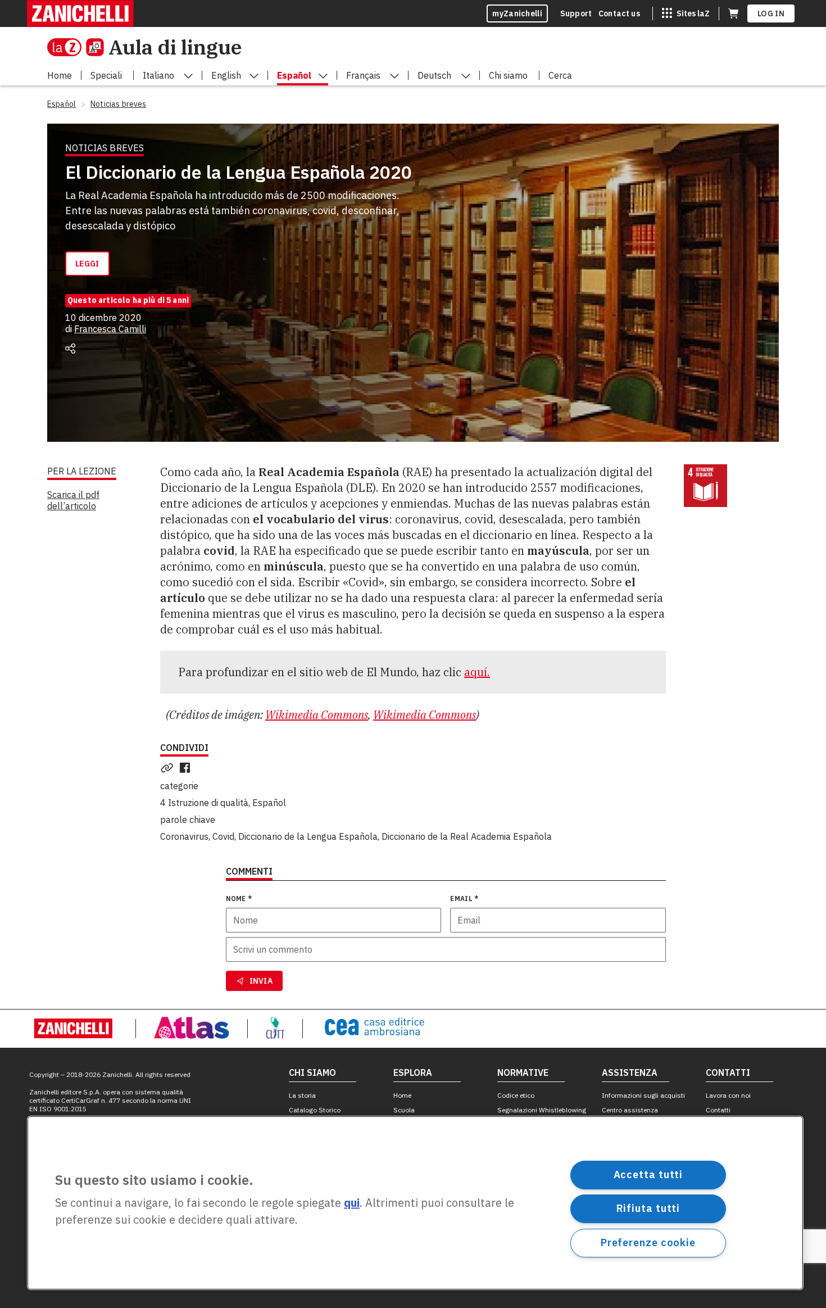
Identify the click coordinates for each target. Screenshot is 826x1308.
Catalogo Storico (315, 1110)
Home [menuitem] (59, 75)
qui (352, 1203)
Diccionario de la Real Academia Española (467, 836)
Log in (770, 13)
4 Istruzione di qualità (204, 802)
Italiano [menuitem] (158, 75)
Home (402, 1095)
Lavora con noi (728, 1095)
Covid (223, 836)
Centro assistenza (630, 1110)
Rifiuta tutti (648, 1208)
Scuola (404, 1110)
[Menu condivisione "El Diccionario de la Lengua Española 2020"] (70, 348)
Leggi (87, 264)
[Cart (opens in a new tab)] (733, 13)
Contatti (718, 1110)
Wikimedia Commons (316, 714)
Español (269, 802)
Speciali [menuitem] (106, 75)
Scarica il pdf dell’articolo (73, 500)
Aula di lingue (175, 47)
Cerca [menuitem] (560, 75)
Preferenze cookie (648, 1242)
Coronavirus (184, 836)
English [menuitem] (226, 75)
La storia (302, 1095)
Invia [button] (261, 981)
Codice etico (515, 1095)
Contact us (619, 13)
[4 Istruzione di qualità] (705, 486)
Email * (464, 898)
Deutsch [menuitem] (434, 75)
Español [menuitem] (294, 75)
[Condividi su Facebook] (187, 768)
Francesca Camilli (110, 328)
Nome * (239, 898)
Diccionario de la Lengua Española (308, 836)
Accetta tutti (648, 1174)
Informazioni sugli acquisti (643, 1095)
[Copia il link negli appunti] (169, 768)
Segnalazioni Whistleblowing (541, 1110)
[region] (415, 1203)
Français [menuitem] (363, 75)
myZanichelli (517, 13)
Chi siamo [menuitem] (508, 75)
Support (576, 13)
